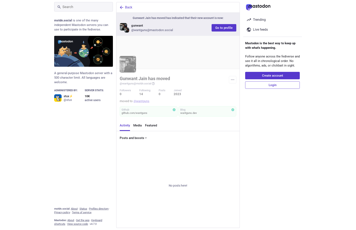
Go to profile (224, 28)
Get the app (82, 220)
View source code (77, 223)
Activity (125, 125)
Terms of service (81, 212)
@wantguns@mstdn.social (135, 83)
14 (141, 94)
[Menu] (232, 79)
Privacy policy (62, 212)
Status (83, 208)
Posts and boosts (132, 138)
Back (128, 7)
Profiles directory (99, 208)
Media (137, 125)
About (74, 208)
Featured (151, 125)
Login (272, 85)
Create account (272, 75)
